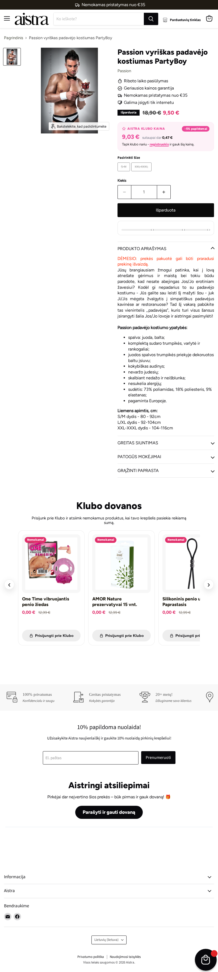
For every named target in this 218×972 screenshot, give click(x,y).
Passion (124, 70)
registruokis (159, 144)
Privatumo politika (90, 956)
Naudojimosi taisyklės (125, 956)
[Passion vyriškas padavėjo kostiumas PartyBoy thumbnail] (11, 56)
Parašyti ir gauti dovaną (109, 812)
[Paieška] (151, 19)
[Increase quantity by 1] (164, 192)
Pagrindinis (13, 38)
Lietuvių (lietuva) (106, 939)
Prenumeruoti (158, 757)
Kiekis (122, 180)
